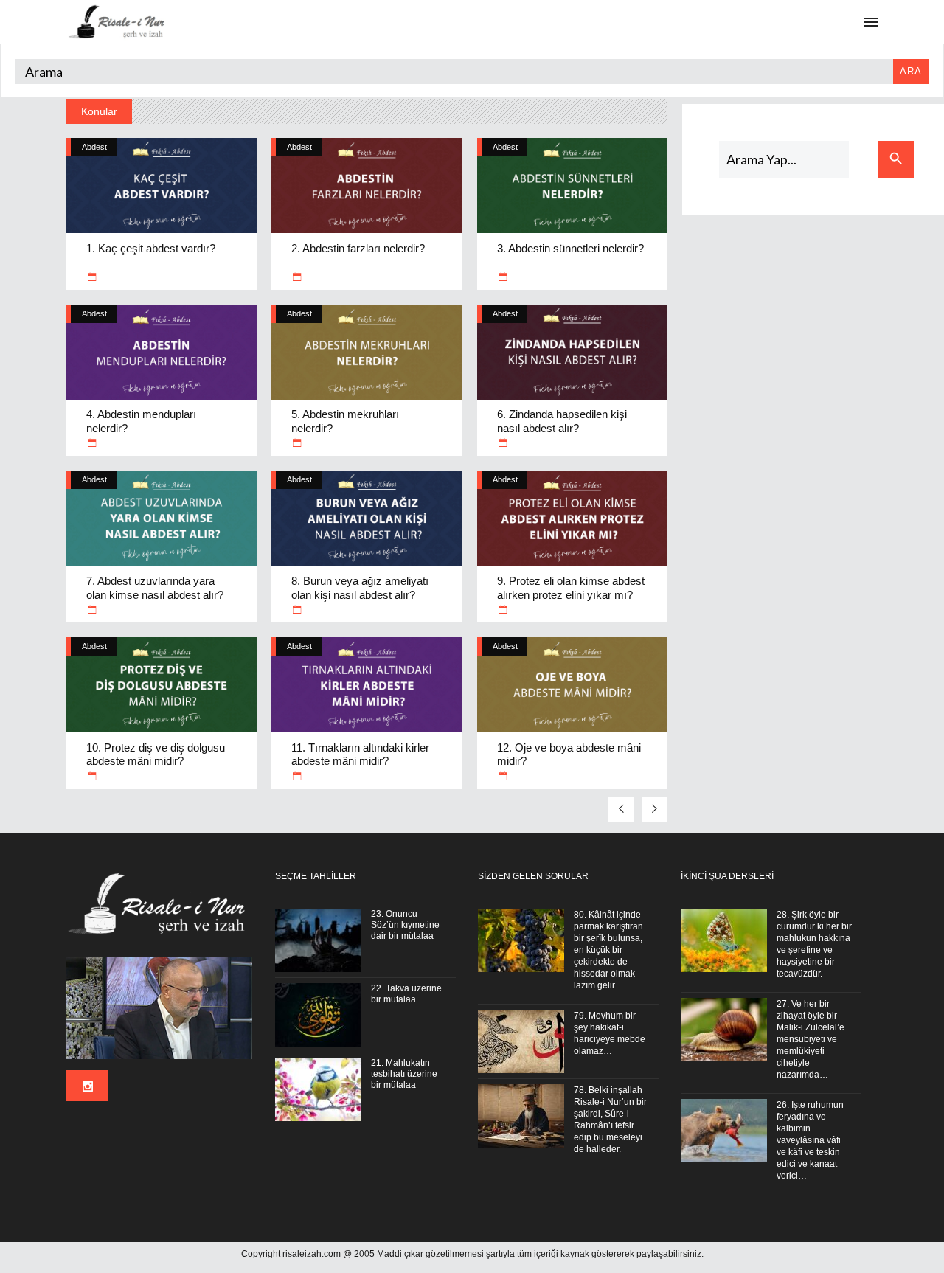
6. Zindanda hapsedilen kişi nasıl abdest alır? (562, 421)
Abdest (94, 146)
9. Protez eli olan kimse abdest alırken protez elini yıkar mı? (571, 588)
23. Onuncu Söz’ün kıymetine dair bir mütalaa (405, 925)
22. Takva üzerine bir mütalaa (406, 994)
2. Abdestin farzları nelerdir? (358, 248)
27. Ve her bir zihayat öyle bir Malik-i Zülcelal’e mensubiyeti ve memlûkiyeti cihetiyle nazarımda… (810, 1039)
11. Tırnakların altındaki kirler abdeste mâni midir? (360, 754)
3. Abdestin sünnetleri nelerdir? (570, 248)
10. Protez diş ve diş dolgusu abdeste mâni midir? (155, 754)
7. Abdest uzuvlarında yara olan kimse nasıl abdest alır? (154, 588)
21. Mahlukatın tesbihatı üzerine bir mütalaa (404, 1074)
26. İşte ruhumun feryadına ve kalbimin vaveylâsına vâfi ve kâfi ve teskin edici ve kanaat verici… (810, 1140)
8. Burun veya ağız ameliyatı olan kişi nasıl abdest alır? (359, 588)
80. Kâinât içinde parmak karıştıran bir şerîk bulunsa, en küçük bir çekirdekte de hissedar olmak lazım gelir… (608, 950)
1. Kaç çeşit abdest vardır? (150, 248)
